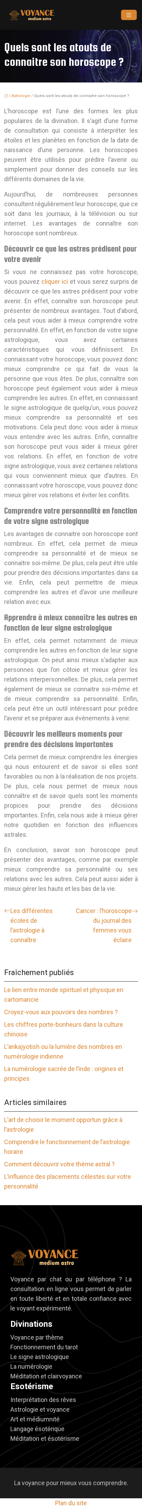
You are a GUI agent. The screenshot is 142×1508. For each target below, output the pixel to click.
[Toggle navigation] (129, 15)
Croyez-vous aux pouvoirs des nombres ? (61, 1012)
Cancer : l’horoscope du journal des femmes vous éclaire (104, 925)
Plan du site (71, 1503)
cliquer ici (54, 281)
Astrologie (21, 96)
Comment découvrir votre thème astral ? (59, 1164)
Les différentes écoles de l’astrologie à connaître (31, 925)
